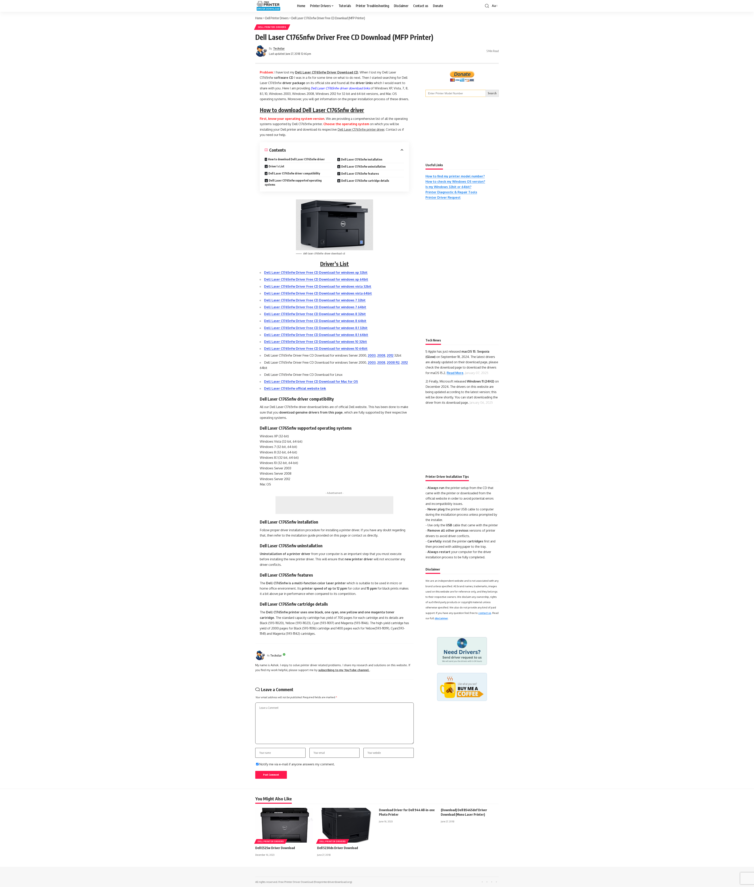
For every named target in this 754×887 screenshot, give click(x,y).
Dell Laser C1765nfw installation (361, 159)
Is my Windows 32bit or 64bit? (448, 187)
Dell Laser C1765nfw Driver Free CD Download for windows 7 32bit (315, 300)
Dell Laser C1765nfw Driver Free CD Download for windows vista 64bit (318, 293)
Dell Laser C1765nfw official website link (295, 388)
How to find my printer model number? (455, 176)
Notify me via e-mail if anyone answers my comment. (297, 764)
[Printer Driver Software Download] (273, 6)
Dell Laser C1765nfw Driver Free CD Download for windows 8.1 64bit (316, 335)
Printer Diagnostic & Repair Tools (451, 192)
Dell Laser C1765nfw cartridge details (365, 180)
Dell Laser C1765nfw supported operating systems (293, 182)
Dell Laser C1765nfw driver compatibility (294, 173)
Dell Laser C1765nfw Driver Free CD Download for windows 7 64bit (315, 307)
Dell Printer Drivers (272, 27)
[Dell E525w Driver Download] (284, 825)
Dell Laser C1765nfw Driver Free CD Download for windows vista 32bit (317, 286)
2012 (390, 355)
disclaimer (441, 618)
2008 (381, 355)
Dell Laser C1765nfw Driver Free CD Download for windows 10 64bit (316, 348)
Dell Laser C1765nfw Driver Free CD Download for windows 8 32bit (315, 314)
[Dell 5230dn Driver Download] (346, 825)
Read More (455, 373)
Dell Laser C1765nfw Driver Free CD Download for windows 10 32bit (315, 342)
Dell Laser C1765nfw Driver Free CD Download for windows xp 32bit (316, 272)
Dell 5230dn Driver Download (337, 848)
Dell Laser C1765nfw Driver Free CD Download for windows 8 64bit (315, 321)
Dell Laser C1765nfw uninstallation (363, 166)
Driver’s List (276, 166)
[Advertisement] (334, 505)
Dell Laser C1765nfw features (360, 173)
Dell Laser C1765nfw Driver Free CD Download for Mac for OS (311, 381)
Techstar (279, 48)
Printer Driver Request (443, 197)
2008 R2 (393, 362)
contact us (484, 613)
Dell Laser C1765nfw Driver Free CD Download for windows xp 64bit (316, 279)
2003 (372, 355)
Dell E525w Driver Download (275, 848)
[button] (487, 6)
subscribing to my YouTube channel (344, 670)
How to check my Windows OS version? (455, 181)
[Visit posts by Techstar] (261, 51)
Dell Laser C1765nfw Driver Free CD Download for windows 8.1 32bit (316, 328)
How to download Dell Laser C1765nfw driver (296, 159)
